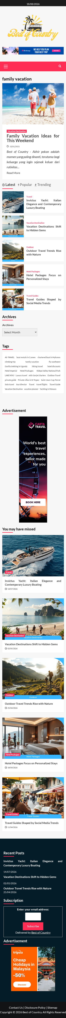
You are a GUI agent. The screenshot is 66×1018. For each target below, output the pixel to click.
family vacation (32, 362)
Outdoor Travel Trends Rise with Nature (29, 703)
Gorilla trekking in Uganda (16, 366)
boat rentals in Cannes (26, 357)
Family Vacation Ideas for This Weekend (33, 138)
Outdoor (30, 247)
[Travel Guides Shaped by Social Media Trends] (13, 299)
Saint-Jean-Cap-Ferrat (50, 380)
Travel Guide (55, 384)
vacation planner (31, 389)
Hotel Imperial (11, 371)
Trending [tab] (44, 184)
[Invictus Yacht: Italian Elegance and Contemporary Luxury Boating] (13, 201)
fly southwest (54, 362)
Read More (13, 173)
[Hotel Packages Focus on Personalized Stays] (13, 274)
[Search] (60, 66)
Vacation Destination (17, 131)
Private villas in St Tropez (28, 380)
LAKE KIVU (9, 375)
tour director (21, 384)
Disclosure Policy (35, 1007)
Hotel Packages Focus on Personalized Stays (31, 763)
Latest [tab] (10, 184)
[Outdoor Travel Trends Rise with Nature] (13, 250)
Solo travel (9, 384)
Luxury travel (21, 375)
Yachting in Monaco (48, 389)
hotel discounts (54, 366)
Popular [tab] (25, 184)
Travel (29, 197)
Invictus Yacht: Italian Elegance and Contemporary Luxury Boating (43, 204)
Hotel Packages (33, 271)
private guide (10, 380)
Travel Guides (32, 296)
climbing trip (10, 362)
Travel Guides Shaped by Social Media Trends (32, 822)
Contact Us (16, 1007)
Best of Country (41, 932)
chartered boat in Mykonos (49, 357)
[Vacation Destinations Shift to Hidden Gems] (13, 226)
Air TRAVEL (9, 357)
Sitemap (52, 1007)
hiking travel (37, 366)
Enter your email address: (33, 909)
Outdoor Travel (54, 375)
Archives (8, 325)
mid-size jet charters (37, 375)
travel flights (41, 384)
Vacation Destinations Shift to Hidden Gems (31, 644)
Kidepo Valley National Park (48, 371)
